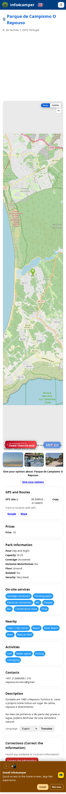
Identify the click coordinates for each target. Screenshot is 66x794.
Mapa (45, 105)
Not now (56, 787)
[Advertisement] (33, 67)
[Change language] (40, 5)
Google (11, 513)
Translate (46, 728)
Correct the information (21, 760)
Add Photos (52, 444)
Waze (24, 513)
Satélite (55, 105)
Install (42, 787)
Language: (11, 728)
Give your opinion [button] (33, 482)
